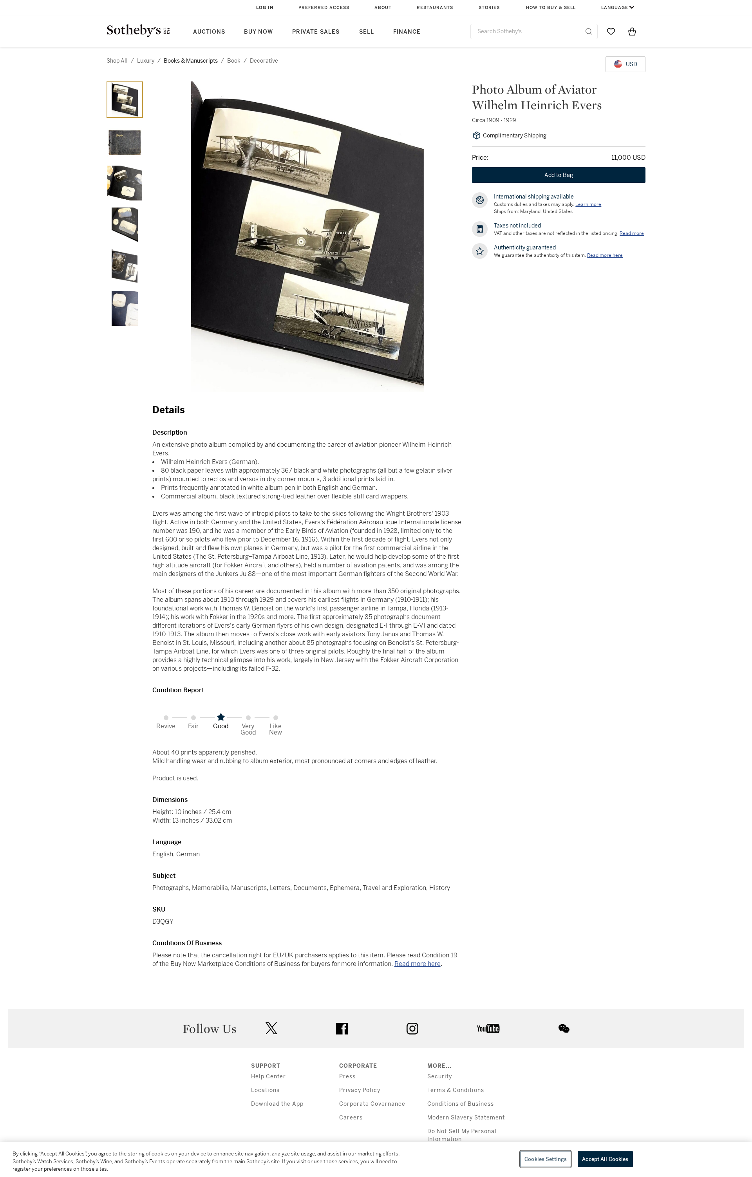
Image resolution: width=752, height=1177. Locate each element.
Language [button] (614, 7)
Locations (265, 1090)
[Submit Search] (589, 31)
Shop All (117, 60)
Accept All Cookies (605, 1158)
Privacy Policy (359, 1090)
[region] (376, 1159)
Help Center (268, 1076)
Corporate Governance (372, 1104)
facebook (342, 1028)
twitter (271, 1028)
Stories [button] (489, 7)
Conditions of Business (460, 1104)
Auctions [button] (209, 32)
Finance (407, 32)
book (233, 60)
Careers (351, 1117)
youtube (488, 1028)
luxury (145, 60)
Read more (632, 233)
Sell (366, 32)
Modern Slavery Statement (466, 1117)
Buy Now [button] (258, 32)
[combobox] (534, 31)
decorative (264, 60)
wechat (564, 1028)
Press (347, 1076)
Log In (265, 7)
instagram (412, 1028)
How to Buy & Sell (551, 7)
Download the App (277, 1104)
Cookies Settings (545, 1158)
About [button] (383, 7)
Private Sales (316, 32)
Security (439, 1076)
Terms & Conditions (455, 1090)
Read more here (417, 964)
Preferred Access (323, 7)
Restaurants (435, 7)
